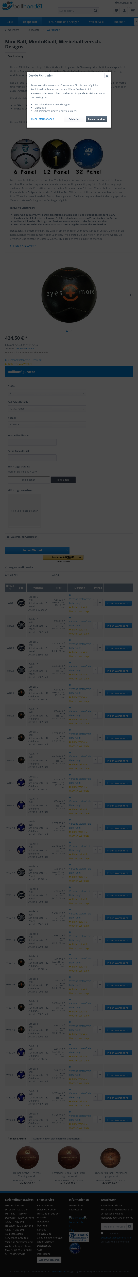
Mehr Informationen (42, 118)
